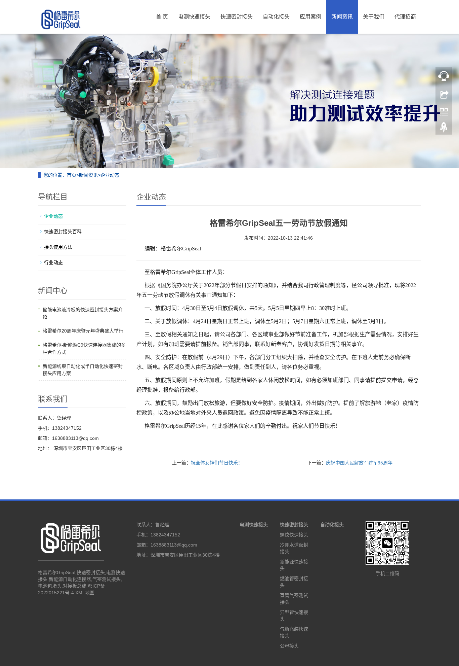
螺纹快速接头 (294, 534)
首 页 (162, 17)
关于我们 (373, 17)
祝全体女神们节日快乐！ (217, 462)
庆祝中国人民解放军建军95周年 (359, 462)
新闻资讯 (342, 17)
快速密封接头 (236, 17)
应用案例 (310, 17)
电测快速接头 (194, 17)
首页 (71, 175)
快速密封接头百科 (63, 231)
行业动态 (53, 262)
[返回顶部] (443, 128)
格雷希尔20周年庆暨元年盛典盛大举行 (83, 331)
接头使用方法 (58, 247)
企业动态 (109, 175)
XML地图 (84, 592)
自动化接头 (276, 17)
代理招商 (405, 17)
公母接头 (289, 646)
